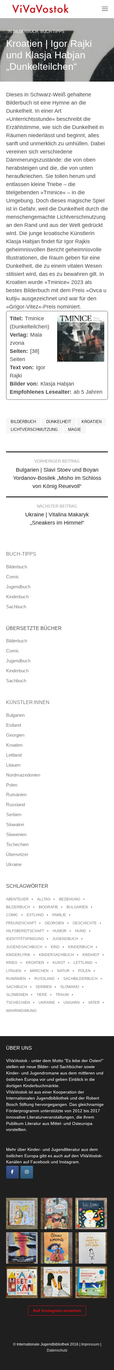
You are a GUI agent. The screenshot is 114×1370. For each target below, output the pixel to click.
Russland (15, 804)
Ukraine (14, 864)
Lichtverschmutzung (34, 429)
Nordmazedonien (23, 774)
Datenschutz (57, 1350)
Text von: (22, 367)
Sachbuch (16, 606)
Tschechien (17, 844)
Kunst (59, 963)
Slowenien (16, 834)
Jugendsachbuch (24, 947)
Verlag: (19, 335)
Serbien (13, 814)
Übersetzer (17, 854)
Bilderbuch (25, 31)
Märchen (39, 971)
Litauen (13, 764)
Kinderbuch (17, 596)
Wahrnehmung (21, 1011)
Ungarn (72, 1002)
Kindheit (90, 955)
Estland (13, 725)
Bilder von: (24, 384)
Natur (63, 971)
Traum (62, 995)
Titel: (16, 318)
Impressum (90, 1344)
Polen (11, 784)
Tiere (41, 995)
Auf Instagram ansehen (57, 1310)
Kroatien (91, 421)
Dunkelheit (58, 421)
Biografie (48, 907)
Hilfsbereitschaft (25, 931)
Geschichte (85, 923)
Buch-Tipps (52, 31)
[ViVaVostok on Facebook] (12, 1172)
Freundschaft (21, 923)
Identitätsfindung (25, 939)
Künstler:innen (28, 702)
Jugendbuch (18, 586)
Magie (74, 429)
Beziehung (69, 899)
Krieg (11, 963)
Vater (94, 1002)
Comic (12, 576)
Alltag (43, 899)
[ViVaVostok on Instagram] (26, 1172)
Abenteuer (17, 899)
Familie (59, 915)
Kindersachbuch (56, 955)
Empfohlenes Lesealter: (40, 392)
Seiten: (19, 351)
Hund (80, 931)
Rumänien (16, 794)
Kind (55, 947)
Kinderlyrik (18, 955)
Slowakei (15, 824)
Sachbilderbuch (80, 979)
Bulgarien (15, 715)
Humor (60, 931)
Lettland (14, 755)
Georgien (15, 735)
